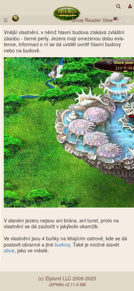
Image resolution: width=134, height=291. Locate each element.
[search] (118, 6)
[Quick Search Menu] (118, 6)
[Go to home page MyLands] (66, 13)
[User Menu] (129, 6)
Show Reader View (92, 20)
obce (9, 250)
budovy (62, 244)
